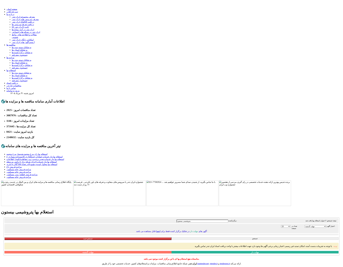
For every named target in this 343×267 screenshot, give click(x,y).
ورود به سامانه (12, 91)
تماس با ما (11, 88)
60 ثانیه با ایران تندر (20, 27)
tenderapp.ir (225, 263)
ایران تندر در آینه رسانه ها (23, 29)
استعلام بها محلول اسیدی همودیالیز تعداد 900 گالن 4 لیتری (31, 164)
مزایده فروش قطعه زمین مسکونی (22, 174)
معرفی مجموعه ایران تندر (23, 17)
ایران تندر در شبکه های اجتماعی (26, 32)
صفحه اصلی (11, 9)
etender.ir (214, 263)
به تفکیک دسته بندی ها (21, 47)
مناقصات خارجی (13, 85)
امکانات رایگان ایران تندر (23, 40)
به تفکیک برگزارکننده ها (22, 52)
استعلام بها (11, 70)
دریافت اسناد (12, 83)
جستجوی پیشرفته (20, 55)
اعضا (158, 231)
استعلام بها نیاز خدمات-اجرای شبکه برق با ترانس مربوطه (31, 162)
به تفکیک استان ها (19, 50)
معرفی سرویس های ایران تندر (25, 19)
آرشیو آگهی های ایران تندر (23, 42)
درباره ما (10, 14)
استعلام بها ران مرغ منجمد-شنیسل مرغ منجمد (26, 154)
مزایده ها (10, 57)
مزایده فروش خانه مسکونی (18, 169)
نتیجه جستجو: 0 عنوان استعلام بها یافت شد (320, 221)
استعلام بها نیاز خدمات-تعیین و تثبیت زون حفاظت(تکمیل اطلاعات (35, 159)
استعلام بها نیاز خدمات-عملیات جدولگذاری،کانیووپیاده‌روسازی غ (34, 157)
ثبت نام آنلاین (12, 12)
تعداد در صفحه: (294, 227)
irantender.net (203, 263)
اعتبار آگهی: (331, 226)
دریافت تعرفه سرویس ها (23, 24)
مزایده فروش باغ (14, 167)
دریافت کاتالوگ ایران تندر (23, 22)
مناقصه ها (10, 45)
